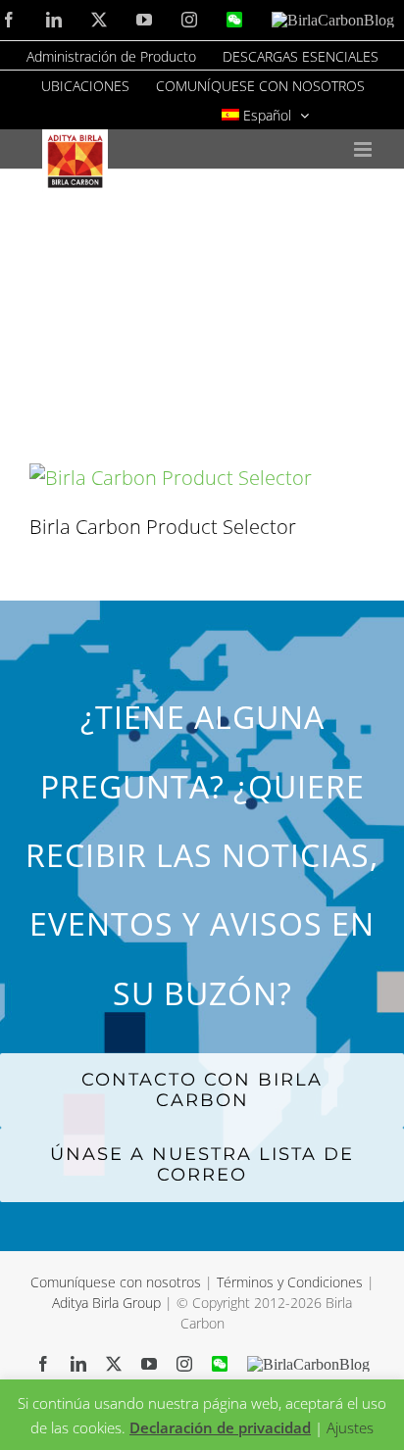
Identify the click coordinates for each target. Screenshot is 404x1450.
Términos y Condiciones (290, 1282)
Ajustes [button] (350, 1427)
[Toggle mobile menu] (364, 149)
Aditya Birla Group (106, 1302)
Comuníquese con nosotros (117, 1282)
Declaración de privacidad (220, 1427)
